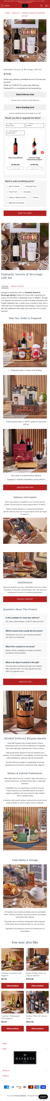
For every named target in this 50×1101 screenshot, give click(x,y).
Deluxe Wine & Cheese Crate (36, 1017)
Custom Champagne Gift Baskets (10, 1017)
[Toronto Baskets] (25, 5)
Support (43, 1097)
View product (13, 986)
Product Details (17, 286)
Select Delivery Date (25, 94)
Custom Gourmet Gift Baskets (11, 974)
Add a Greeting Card (25, 107)
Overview (4, 286)
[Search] (41, 5)
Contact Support (25, 599)
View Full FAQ (25, 682)
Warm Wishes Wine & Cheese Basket (36, 974)
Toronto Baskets (20, 1096)
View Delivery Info (25, 487)
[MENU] (1, 5)
